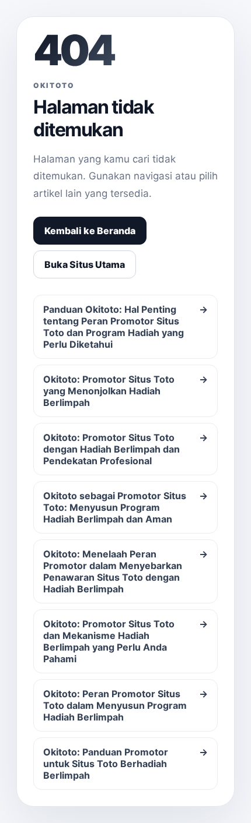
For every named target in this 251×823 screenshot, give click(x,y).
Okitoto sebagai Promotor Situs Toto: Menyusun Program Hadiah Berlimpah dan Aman (125, 507)
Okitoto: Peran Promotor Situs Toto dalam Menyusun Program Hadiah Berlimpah (125, 705)
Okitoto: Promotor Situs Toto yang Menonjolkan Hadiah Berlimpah (125, 390)
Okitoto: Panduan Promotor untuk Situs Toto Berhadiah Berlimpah (125, 763)
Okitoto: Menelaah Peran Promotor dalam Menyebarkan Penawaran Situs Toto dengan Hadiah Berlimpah (125, 571)
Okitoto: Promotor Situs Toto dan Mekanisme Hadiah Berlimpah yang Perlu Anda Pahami (125, 641)
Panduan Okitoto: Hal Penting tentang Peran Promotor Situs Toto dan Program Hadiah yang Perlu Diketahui (125, 326)
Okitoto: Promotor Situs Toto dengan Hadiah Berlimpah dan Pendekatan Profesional (125, 449)
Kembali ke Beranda (89, 230)
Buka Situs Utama (84, 264)
